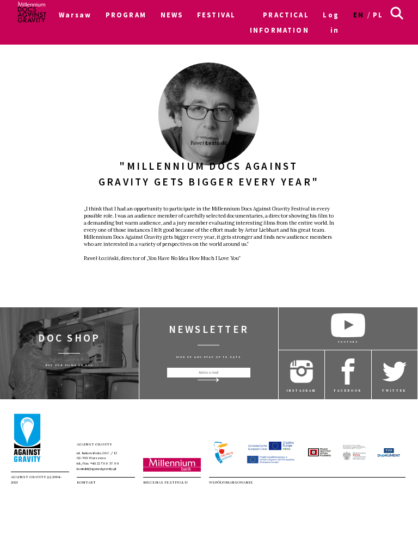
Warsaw (75, 14)
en (358, 14)
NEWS (172, 14)
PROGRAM (126, 14)
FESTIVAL (216, 14)
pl (378, 14)
